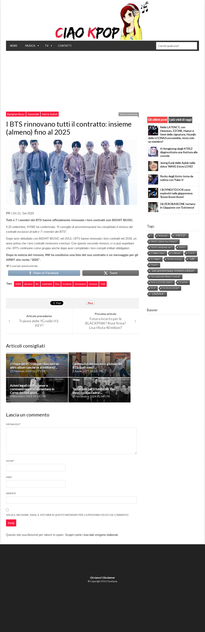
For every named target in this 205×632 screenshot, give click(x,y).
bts (37, 283)
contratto (47, 283)
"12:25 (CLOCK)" (170, 288)
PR (8, 213)
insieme (67, 283)
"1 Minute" (176, 253)
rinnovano (80, 283)
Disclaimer (109, 577)
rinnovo (93, 283)
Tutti (102, 283)
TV (44, 46)
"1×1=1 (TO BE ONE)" (162, 282)
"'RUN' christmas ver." (161, 247)
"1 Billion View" (158, 253)
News (13, 45)
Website (11, 493)
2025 (18, 283)
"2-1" (153, 288)
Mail (9, 477)
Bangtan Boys (16, 114)
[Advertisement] (102, 81)
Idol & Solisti (49, 114)
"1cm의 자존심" (174, 259)
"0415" (182, 247)
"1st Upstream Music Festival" (165, 276)
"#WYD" (180, 235)
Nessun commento (128, 114)
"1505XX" (158, 294)
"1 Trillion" (155, 259)
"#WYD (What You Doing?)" (164, 241)
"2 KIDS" (183, 282)
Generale (33, 114)
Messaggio (13, 424)
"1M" (192, 259)
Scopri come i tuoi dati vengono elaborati (91, 534)
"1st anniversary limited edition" (173, 270)
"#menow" (163, 236)
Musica (28, 46)
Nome (10, 460)
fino (57, 283)
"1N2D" (154, 265)
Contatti (64, 45)
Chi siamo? (96, 577)
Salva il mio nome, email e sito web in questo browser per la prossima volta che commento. (67, 515)
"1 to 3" (191, 253)
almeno (28, 283)
